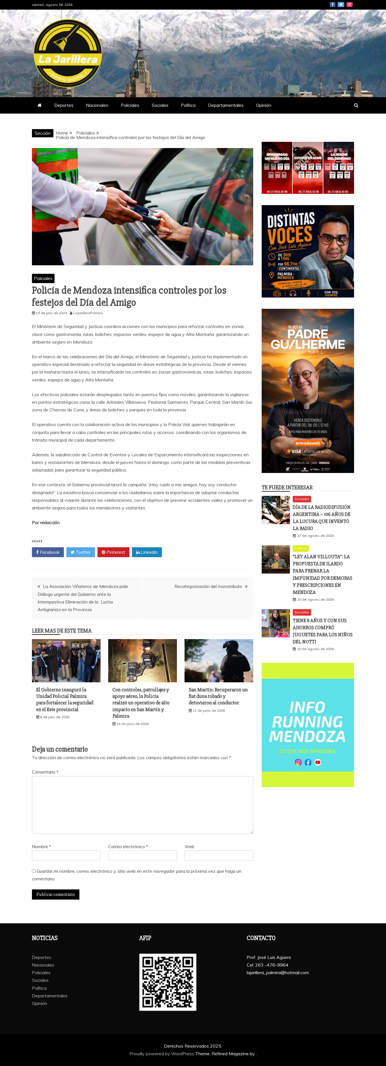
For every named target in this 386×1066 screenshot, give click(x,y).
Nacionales (97, 105)
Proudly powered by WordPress (162, 1053)
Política (188, 105)
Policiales (130, 105)
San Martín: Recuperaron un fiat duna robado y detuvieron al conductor (218, 696)
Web (189, 846)
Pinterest (115, 552)
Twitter (341, 4)
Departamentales (226, 105)
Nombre (41, 846)
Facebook (332, 4)
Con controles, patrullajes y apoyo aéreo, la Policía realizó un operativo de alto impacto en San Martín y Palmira (141, 703)
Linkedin (149, 552)
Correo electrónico (128, 846)
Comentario (45, 772)
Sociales (160, 105)
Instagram (349, 4)
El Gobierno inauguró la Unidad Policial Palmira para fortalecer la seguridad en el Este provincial (64, 700)
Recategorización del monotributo (208, 586)
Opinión (263, 105)
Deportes (63, 105)
